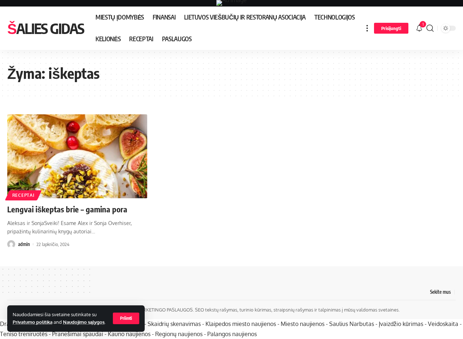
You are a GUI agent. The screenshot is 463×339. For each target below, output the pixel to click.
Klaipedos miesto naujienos (240, 323)
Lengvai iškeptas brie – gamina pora (67, 209)
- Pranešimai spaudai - (78, 334)
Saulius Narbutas (351, 323)
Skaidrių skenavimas (174, 323)
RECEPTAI (23, 195)
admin (24, 244)
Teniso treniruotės (23, 334)
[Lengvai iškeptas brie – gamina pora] (77, 156)
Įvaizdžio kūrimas (401, 323)
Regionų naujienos (179, 334)
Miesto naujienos (302, 323)
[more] (367, 28)
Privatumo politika (32, 322)
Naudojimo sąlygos (84, 322)
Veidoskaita (443, 323)
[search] (430, 28)
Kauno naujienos (129, 334)
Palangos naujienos (232, 334)
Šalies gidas (45, 28)
